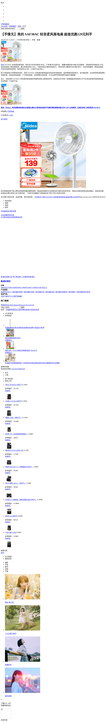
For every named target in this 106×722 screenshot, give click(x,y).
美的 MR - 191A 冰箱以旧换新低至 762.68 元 (21, 350)
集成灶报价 (6, 281)
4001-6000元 (13, 287)
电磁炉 (19, 296)
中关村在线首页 (6, 217)
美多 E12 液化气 (12, 516)
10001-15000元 (33, 287)
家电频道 (12, 26)
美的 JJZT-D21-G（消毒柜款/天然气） (19, 467)
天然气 (3, 296)
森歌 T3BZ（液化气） (14, 417)
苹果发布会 (5, 305)
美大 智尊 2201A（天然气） (16, 483)
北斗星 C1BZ (11, 532)
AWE (11, 305)
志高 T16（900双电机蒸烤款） (17, 434)
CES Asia (28, 305)
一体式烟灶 (71, 292)
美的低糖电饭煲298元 (13, 338)
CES (32, 305)
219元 (11, 115)
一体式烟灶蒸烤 (16, 292)
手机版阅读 (5, 211)
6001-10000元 (23, 287)
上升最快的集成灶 (28, 277)
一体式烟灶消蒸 (28, 292)
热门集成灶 (17, 277)
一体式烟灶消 (39, 292)
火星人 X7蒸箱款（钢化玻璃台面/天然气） (21, 500)
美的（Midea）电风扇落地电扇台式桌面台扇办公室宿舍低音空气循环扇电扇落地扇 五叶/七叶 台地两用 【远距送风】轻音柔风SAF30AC (50, 107)
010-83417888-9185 (18, 369)
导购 (19, 26)
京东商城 (10, 111)
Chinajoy (16, 305)
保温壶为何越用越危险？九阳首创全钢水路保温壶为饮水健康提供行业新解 (32, 363)
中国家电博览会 (11, 310)
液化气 (8, 296)
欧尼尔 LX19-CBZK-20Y (15, 450)
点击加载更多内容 (7, 215)
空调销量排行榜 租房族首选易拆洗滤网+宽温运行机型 (24, 327)
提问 (2, 553)
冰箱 (25, 310)
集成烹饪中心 (6, 292)
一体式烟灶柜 (80, 292)
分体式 (87, 292)
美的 (2, 65)
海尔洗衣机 (31, 310)
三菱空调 (20, 310)
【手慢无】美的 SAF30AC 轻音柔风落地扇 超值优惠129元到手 (57, 197)
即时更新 (13, 211)
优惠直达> (9, 340)
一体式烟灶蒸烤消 (60, 292)
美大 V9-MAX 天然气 (13, 385)
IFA (20, 305)
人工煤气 (14, 296)
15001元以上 (42, 287)
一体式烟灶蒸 (49, 292)
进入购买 (4, 119)
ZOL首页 (4, 26)
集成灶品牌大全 (6, 277)
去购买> (8, 391)
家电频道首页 (17, 217)
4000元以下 (5, 287)
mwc (23, 305)
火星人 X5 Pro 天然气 (13, 401)
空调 (37, 310)
